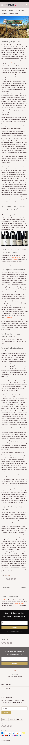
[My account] (23, 5)
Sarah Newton (4, 13)
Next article (23, 587)
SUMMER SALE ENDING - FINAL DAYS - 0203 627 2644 (14, 1)
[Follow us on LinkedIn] (11, 643)
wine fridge (9, 317)
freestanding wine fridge (6, 62)
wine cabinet (15, 259)
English (3, 719)
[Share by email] (15, 579)
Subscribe (14, 627)
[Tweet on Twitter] (12, 579)
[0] (26, 5)
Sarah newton (7, 575)
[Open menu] (2, 5)
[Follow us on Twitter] (5, 643)
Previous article (6, 587)
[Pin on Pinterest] (9, 579)
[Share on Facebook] (7, 579)
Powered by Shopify (5, 742)
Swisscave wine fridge (17, 257)
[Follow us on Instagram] (8, 643)
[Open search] (20, 5)
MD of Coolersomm (19, 603)
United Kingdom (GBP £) (15, 719)
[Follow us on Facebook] (2, 643)
